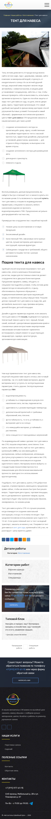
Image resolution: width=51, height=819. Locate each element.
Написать (14, 605)
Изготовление (24, 553)
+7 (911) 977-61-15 (21, 595)
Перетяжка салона (13, 745)
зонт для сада (19, 527)
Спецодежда (14, 577)
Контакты (9, 766)
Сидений (8, 749)
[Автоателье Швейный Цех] (9, 4)
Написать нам (24, 680)
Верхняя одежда (16, 569)
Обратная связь (11, 770)
